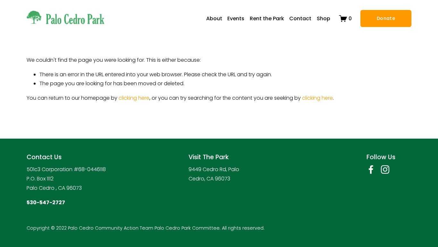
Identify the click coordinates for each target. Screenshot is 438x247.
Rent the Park (267, 18)
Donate (386, 18)
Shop (323, 18)
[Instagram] (385, 169)
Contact (300, 18)
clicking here (134, 98)
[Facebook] (370, 169)
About (214, 18)
